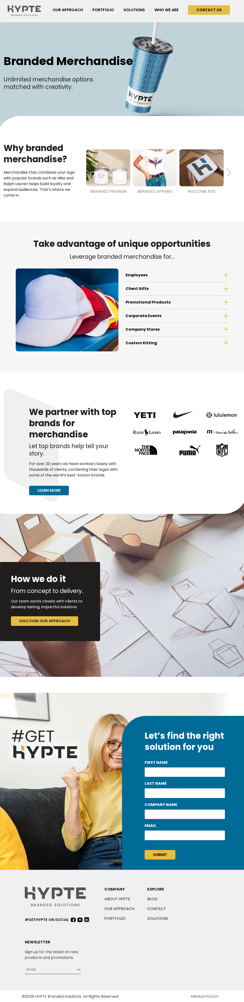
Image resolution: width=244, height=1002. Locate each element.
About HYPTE (117, 899)
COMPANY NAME (161, 804)
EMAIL (150, 825)
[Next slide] (230, 171)
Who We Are (166, 10)
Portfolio (103, 10)
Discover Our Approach (44, 621)
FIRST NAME (156, 762)
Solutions (134, 10)
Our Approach (68, 10)
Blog (152, 899)
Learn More (49, 490)
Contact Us (209, 10)
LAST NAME (156, 783)
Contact (156, 908)
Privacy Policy (204, 996)
